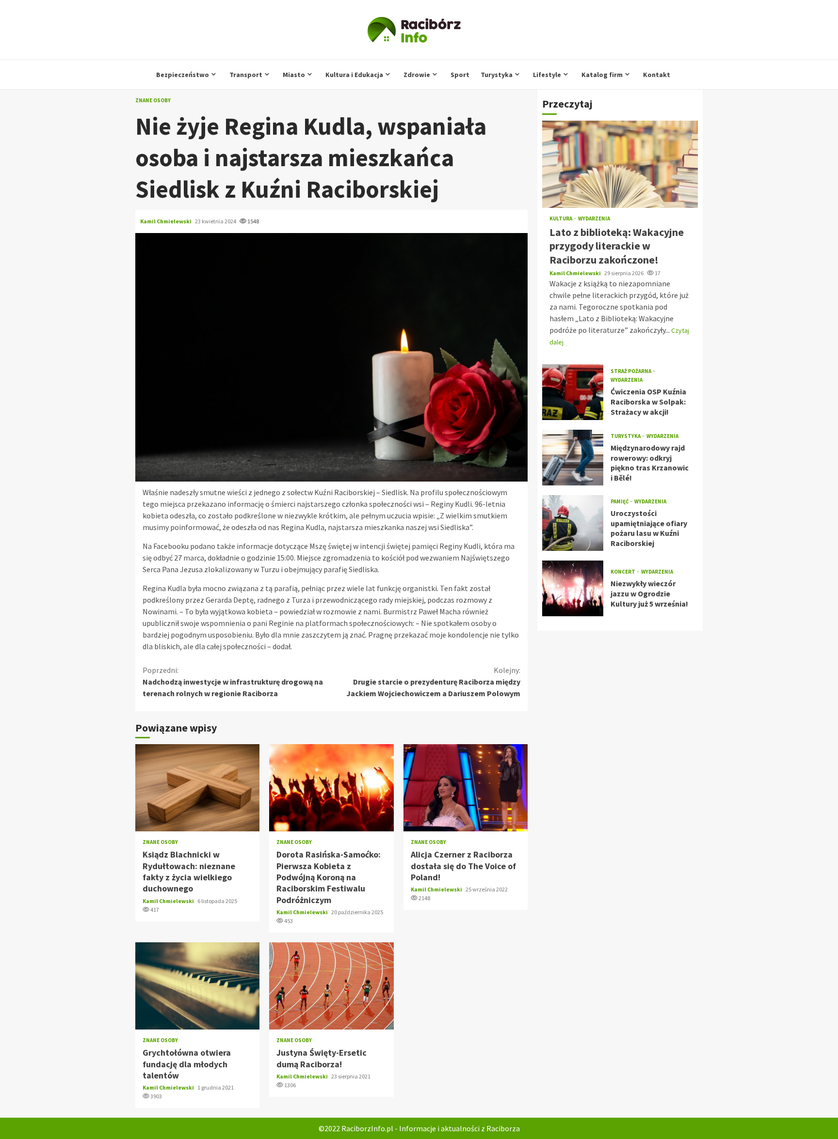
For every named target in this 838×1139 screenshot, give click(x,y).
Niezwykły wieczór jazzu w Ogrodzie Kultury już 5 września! (572, 588)
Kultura (561, 218)
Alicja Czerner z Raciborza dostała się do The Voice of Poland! (465, 787)
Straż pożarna (631, 371)
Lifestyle (547, 74)
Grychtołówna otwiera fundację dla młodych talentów (197, 986)
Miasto (294, 74)
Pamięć (620, 501)
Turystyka (497, 74)
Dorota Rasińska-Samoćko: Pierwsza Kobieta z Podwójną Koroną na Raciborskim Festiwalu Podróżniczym (331, 787)
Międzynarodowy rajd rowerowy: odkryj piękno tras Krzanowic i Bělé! (572, 457)
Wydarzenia (594, 218)
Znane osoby (153, 100)
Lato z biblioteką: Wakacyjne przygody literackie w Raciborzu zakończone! (620, 164)
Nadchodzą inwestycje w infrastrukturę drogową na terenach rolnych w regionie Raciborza (233, 681)
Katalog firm (602, 74)
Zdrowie (416, 74)
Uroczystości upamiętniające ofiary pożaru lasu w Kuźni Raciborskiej (572, 523)
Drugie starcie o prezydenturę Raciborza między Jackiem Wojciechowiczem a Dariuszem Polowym (433, 681)
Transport (245, 74)
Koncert (623, 572)
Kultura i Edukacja (354, 74)
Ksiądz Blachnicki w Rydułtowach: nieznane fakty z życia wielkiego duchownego (197, 787)
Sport (460, 74)
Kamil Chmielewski (166, 221)
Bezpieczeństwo (182, 74)
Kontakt (656, 74)
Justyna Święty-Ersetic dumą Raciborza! (331, 986)
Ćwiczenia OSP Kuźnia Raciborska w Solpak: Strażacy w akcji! (572, 392)
